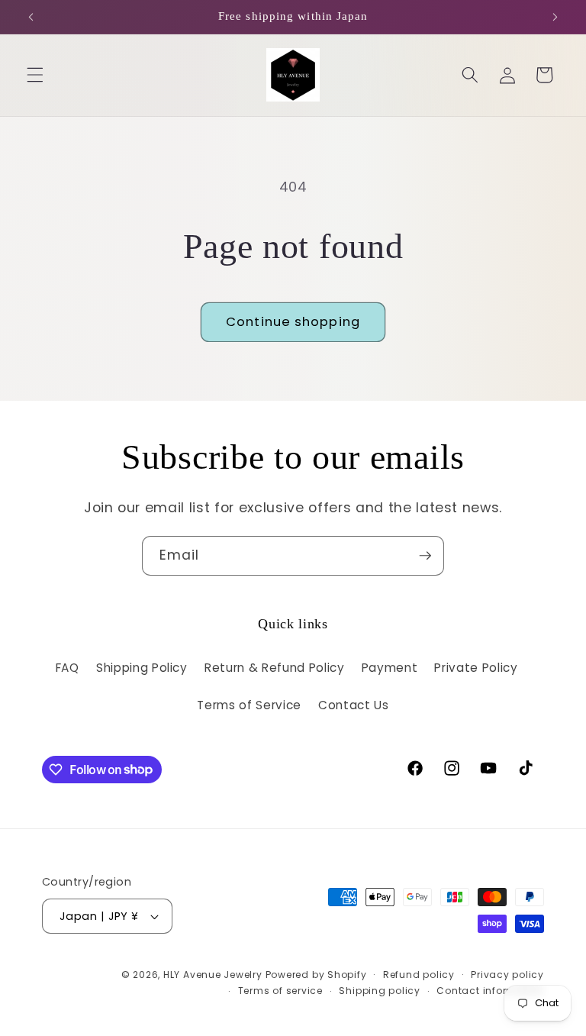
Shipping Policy (142, 668)
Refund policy (419, 974)
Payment (390, 668)
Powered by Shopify (316, 974)
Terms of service (280, 990)
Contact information (490, 990)
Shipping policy (379, 990)
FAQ (67, 668)
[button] (35, 74)
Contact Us (353, 705)
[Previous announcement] (31, 17)
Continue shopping (293, 322)
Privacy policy (507, 974)
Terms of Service (249, 705)
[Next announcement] (555, 17)
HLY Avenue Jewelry (214, 974)
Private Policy (475, 668)
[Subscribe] (425, 556)
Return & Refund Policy (274, 668)
